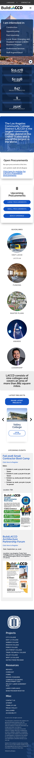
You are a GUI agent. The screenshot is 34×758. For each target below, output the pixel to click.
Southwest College (14, 650)
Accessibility (11, 713)
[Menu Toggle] (31, 8)
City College (11, 637)
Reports (9, 669)
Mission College (12, 645)
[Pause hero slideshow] (31, 62)
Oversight (10, 672)
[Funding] (17, 273)
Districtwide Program (15, 660)
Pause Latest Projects (17, 402)
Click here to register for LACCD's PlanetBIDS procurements (14, 173)
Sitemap (9, 703)
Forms (8, 674)
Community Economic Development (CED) (14, 680)
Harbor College (12, 642)
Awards (17, 341)
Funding (17, 285)
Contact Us (25, 2)
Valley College (12, 655)
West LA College (12, 657)
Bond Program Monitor (15, 691)
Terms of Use (11, 705)
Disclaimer (10, 710)
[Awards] (17, 329)
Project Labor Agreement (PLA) (16, 685)
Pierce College (12, 647)
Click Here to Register (10, 462)
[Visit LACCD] (17, 243)
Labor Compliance (13, 688)
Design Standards (13, 677)
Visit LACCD (17, 255)
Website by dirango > (10, 751)
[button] (3, 419)
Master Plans (17, 313)
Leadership (17, 368)
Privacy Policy (11, 708)
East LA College (12, 640)
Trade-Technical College (16, 652)
